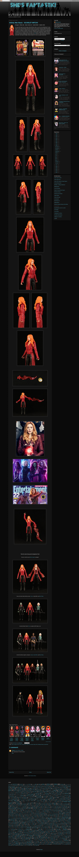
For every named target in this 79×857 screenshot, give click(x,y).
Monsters (54, 822)
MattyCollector (56, 202)
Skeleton (36, 833)
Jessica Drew (25, 812)
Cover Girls (48, 795)
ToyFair (48, 840)
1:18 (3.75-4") (14, 784)
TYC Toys (40, 841)
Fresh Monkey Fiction (44, 804)
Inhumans (54, 810)
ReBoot (24, 829)
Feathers (55, 801)
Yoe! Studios (62, 844)
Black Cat (24, 791)
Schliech (65, 831)
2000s (43, 784)
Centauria (20, 794)
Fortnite (19, 804)
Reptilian (39, 829)
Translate (62, 40)
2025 (57, 135)
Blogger (41, 849)
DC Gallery (54, 796)
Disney (56, 797)
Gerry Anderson (56, 805)
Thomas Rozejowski (10, 839)
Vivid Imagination (61, 842)
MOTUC (18, 823)
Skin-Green (49, 833)
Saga (22, 831)
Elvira (50, 799)
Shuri (29, 626)
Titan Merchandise (60, 839)
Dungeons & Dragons (33, 798)
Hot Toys (24, 809)
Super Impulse (33, 837)
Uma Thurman (53, 841)
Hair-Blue (34, 807)
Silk (21, 833)
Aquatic (65, 787)
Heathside (46, 808)
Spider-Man (24, 835)
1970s (33, 784)
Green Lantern (63, 806)
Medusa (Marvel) (52, 820)
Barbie (41, 789)
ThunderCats (27, 839)
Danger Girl (62, 795)
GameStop (28, 805)
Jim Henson (38, 812)
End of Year (66, 799)
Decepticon (25, 797)
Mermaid (64, 820)
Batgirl (68, 789)
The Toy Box (56, 211)
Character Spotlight (30, 794)
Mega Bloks (57, 820)
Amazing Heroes (46, 786)
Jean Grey (14, 812)
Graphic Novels (53, 806)
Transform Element (60, 840)
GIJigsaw (13, 750)
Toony (23, 840)
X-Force (45, 844)
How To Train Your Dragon (36, 809)
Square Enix (48, 835)
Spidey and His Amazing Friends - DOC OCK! (63, 82)
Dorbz (70, 797)
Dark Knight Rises (12, 796)
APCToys (43, 787)
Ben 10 (45, 790)
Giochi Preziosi (67, 805)
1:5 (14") (26, 784)
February (57, 161)
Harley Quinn (24, 808)
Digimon (48, 797)
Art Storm (39, 788)
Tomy (12, 840)
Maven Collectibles (19, 820)
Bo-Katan (9, 792)
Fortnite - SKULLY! (62, 88)
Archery (22, 788)
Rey (12, 830)
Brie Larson (51, 792)
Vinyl (50, 842)
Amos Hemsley (59, 786)
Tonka (15, 840)
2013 (57, 170)
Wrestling (27, 844)
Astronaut (53, 788)
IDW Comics (66, 809)
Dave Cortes (22, 796)
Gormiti (36, 806)
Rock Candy (50, 830)
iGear (70, 809)
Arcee (13, 788)
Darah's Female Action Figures (59, 190)
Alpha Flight (31, 786)
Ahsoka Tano (60, 785)
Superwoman (52, 837)
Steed (38, 836)
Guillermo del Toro (20, 807)
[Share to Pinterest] (29, 743)
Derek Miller (29, 797)
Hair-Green (38, 807)
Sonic (45, 834)
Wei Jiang (33, 843)
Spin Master (36, 835)
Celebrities (12, 794)
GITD (12, 806)
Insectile (58, 810)
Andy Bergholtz (64, 786)
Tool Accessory (19, 840)
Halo (70, 807)
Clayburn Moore (15, 795)
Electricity (26, 799)
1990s (39, 784)
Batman (9, 790)
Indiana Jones (37, 810)
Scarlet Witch (35, 654)
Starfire (22, 836)
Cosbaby (45, 795)
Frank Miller (37, 804)
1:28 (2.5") (21, 784)
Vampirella (16, 842)
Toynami (52, 840)
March (56, 160)
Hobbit (9, 809)
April (56, 158)
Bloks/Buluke (60, 791)
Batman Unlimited (33, 790)
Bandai (23, 789)
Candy (26, 793)
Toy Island (30, 840)
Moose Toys (66, 822)
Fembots (18, 803)
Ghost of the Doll (57, 197)
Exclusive (17, 801)
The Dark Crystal (45, 838)
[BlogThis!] (25, 743)
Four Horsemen (24, 804)
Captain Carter (32, 793)
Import (22, 810)
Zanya (26, 845)
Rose (64, 830)
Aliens (27, 786)
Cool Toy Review (57, 188)
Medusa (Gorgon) (46, 820)
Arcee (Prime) (18, 788)
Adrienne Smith (43, 785)
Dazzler (31, 796)
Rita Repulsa (21, 830)
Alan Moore (68, 785)
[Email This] (24, 743)
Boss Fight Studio (24, 792)
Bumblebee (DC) (18, 793)
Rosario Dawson (59, 830)
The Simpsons (51, 838)
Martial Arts (44, 818)
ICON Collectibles (55, 809)
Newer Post (11, 772)
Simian (33, 833)
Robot (36, 830)
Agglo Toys (55, 785)
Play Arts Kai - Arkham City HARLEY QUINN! (63, 123)
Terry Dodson (40, 838)
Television (30, 838)
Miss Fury (11, 822)
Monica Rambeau (40, 822)
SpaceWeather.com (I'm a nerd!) (59, 207)
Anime (19, 787)
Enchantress (61, 799)
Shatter (31, 832)
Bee (41, 790)
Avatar (9, 789)
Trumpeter (34, 841)
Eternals (53, 800)
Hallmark (62, 807)
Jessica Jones (30, 812)
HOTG (30, 809)
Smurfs (42, 834)
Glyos (19, 806)
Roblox (33, 830)
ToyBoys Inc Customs (58, 216)
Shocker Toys (55, 832)
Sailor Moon (25, 831)
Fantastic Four (39, 801)
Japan (60, 811)
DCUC (16, 797)
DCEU (70, 796)
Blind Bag (45, 791)
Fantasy (43, 801)
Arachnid (9, 788)
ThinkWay (68, 838)
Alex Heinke (16, 786)
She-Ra (42, 832)
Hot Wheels (27, 809)
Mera (61, 820)
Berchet (52, 790)
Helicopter (56, 808)
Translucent (10, 841)
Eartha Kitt (62, 798)
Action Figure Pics (57, 179)
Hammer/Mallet (12, 808)
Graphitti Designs (58, 806)
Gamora (31, 596)
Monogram (45, 822)
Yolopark (66, 844)
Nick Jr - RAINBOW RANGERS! (64, 116)
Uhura (46, 841)
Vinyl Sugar (55, 842)
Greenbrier (68, 806)
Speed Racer (10, 835)
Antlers (34, 787)
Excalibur (12, 801)
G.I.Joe (59, 804)
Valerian (9, 842)
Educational (9, 799)
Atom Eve (63, 788)
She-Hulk (38, 832)
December (57, 146)
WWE (32, 844)
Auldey (66, 788)
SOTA (56, 834)
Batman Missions (27, 790)
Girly (9, 806)
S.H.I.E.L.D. (15, 831)
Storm (57, 836)
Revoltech (9, 830)
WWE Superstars (36, 844)
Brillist (55, 792)
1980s (36, 784)
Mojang (28, 822)
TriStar (25, 841)
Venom (24, 842)
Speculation (68, 834)
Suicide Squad (27, 837)
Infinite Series (49, 810)
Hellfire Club (61, 808)
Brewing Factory (34, 792)
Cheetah (36, 794)
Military (38, 821)
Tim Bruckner (39, 839)
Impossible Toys (26, 810)
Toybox (45, 840)
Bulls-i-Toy (14, 793)
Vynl (9, 843)
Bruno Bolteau (68, 792)
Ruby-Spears (68, 830)
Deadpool (20, 797)
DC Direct (44, 796)
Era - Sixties (43, 800)
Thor (15, 839)
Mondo (36, 822)
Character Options (24, 794)
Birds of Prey (15, 791)
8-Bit (69, 784)
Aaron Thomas (10, 785)
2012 (57, 172)
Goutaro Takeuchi (48, 806)
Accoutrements (15, 785)
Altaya (35, 786)
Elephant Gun (38, 799)
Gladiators (16, 806)
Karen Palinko (43, 814)
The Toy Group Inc (57, 838)
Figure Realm (56, 195)
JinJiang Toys (52, 812)
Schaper (58, 831)
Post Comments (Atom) (32, 775)
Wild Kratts (42, 843)
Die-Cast (44, 797)
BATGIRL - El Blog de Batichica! (59, 184)
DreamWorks (24, 798)
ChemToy (50, 794)
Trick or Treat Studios (21, 841)
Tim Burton (43, 839)
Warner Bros (26, 843)
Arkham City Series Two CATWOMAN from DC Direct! (64, 60)
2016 (57, 166)
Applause (52, 787)
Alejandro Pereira (11, 786)
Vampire (12, 842)
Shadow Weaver (25, 832)
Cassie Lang (58, 793)
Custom (55, 795)
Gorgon (33, 806)
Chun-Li (10, 795)
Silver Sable (24, 833)
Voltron (69, 842)
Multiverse (43, 823)
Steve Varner (53, 836)
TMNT (64, 839)
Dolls (63, 797)
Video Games (29, 842)
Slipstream (38, 834)
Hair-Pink (43, 807)
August (56, 152)
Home (30, 772)
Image (10, 810)
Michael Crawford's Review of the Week (61, 204)
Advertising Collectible (49, 785)
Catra (62, 793)
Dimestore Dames (57, 191)
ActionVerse (29, 785)
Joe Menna (61, 812)
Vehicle (21, 842)
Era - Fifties (21, 800)
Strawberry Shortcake (11, 837)
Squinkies (52, 835)
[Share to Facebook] (27, 743)
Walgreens (17, 843)
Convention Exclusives (29, 795)
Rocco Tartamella (45, 830)
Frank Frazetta (33, 804)
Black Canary (20, 791)
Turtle (37, 841)
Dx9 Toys (43, 798)
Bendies (48, 790)
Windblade (53, 843)
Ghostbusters (61, 805)
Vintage (46, 842)
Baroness (45, 789)
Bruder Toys (63, 792)
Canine (29, 793)
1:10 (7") (9, 784)
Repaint (36, 829)
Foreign (11, 804)
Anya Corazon (39, 787)
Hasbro (32, 744)
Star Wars (18, 836)
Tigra (34, 839)
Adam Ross (38, 785)
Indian (34, 810)
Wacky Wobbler (13, 843)
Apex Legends (47, 787)
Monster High (50, 822)
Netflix (34, 824)
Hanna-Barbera (18, 808)
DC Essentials (50, 796)
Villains (39, 842)
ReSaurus (44, 829)
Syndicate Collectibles (61, 837)
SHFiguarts (46, 832)
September (57, 151)
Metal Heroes (69, 820)
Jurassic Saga (61, 813)
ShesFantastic (58, 22)
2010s (13, 744)
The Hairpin (56, 209)
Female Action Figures (25, 744)
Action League (21, 785)
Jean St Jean (20, 812)
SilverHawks (29, 833)
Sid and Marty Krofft (67, 832)
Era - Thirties (49, 800)
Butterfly (22, 793)
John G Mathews (66, 812)
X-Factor (42, 844)
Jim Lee (42, 812)
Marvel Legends (32, 557)
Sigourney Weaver (17, 833)
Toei (67, 839)
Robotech (40, 830)
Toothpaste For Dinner (58, 213)
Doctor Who (60, 797)
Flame (55, 803)
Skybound (26, 834)
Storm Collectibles (61, 836)
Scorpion (68, 831)
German (52, 805)
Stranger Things (67, 836)
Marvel (35, 744)
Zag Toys (24, 845)
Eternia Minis (58, 800)
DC (33, 796)
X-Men (49, 844)
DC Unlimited (66, 796)
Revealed (57, 829)
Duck (28, 798)
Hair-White (57, 807)
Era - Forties (25, 800)
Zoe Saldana (36, 845)
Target (14, 838)
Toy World (37, 840)
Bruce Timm (59, 792)
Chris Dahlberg (57, 794)
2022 (57, 139)
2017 (57, 164)
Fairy (22, 801)
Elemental (33, 799)
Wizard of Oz (64, 843)
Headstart (38, 808)
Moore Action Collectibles (60, 822)
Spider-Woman (30, 835)
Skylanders (30, 834)
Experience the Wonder (58, 193)
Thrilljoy (22, 839)
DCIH (10, 797)
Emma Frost (54, 799)
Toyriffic (55, 218)
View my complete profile (58, 28)
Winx (57, 843)
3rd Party (62, 784)
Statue (31, 836)
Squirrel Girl (59, 835)
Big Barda (64, 790)
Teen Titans (24, 838)
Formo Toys (15, 804)
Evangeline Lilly (63, 800)
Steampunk (34, 836)
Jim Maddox (47, 812)
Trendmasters (15, 841)
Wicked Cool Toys (38, 843)
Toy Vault (34, 840)
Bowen (30, 792)
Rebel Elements (19, 829)
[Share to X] (26, 743)
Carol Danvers (47, 793)
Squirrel (55, 835)
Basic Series (19, 744)
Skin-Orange (60, 833)
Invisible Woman (67, 810)
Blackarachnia (41, 791)
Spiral (40, 835)
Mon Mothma (32, 822)
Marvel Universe (23, 819)
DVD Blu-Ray (39, 798)
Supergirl (41, 837)
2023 (57, 138)
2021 (57, 141)
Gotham (40, 806)
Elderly (17, 799)
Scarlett (47, 831)
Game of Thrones (23, 805)
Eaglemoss (51, 798)
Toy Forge (26, 840)
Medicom (41, 820)
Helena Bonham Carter (51, 808)
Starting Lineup (27, 836)
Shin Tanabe (51, 832)
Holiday (12, 809)
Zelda (32, 845)
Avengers (15, 744)
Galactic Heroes (14, 805)
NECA (27, 824)
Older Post (49, 772)
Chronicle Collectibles (68, 794)
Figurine (29, 803)
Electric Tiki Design (21, 799)
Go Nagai (22, 806)
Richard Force (16, 830)
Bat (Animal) (63, 789)
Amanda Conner (39, 786)
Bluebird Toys (68, 791)
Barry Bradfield (50, 789)
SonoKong (48, 834)
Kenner (60, 814)
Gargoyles (37, 805)
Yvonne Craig (14, 845)
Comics (21, 795)
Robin (30, 830)
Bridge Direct (46, 792)
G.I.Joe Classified (65, 804)
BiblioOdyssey (56, 186)
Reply (13, 753)
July (56, 154)
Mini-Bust (46, 821)
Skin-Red (11, 834)
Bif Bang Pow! (60, 790)
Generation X (42, 805)
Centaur (17, 794)
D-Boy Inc (59, 795)
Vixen (65, 842)
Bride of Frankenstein (40, 792)
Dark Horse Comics (68, 795)
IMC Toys (18, 810)
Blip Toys (50, 791)
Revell (61, 829)
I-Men (51, 809)
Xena (52, 844)
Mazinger (27, 820)
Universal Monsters (59, 841)
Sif (12, 833)
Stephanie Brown (43, 836)
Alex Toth (23, 786)
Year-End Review (56, 844)
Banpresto (27, 789)
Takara (66, 837)
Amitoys (55, 786)
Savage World (37, 831)
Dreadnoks (20, 798)
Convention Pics (37, 795)
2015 (57, 167)
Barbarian (38, 789)
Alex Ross (20, 786)
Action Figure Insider (57, 177)
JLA (57, 812)
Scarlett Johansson (53, 831)
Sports (44, 835)
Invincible (62, 810)
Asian (50, 788)
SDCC (14, 832)
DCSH (13, 797)
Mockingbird (15, 822)
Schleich (62, 831)
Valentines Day (68, 841)
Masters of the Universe (52, 819)
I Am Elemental (48, 809)
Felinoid (60, 801)
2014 (57, 169)
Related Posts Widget (48, 741)
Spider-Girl (14, 835)
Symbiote (56, 837)
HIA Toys (69, 808)
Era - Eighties (14, 800)
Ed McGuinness (67, 798)
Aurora (69, 788)
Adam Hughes (34, 785)
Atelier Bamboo (59, 788)
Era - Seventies (37, 800)
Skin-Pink (64, 833)
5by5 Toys (66, 784)
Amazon (51, 786)
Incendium (30, 810)
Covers (52, 795)
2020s (55, 784)
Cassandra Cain (53, 793)
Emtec (58, 799)
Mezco (18, 821)
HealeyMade (42, 808)
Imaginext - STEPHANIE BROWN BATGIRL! (63, 109)
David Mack (27, 796)
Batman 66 (15, 790)
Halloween (66, 807)
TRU (30, 841)
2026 (57, 133)
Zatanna (29, 845)
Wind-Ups (50, 843)
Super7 (37, 837)
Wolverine (68, 843)
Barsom (54, 789)
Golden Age (29, 806)
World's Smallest (22, 844)
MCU (37, 744)
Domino (66, 797)
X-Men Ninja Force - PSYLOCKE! (62, 74)
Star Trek (13, 836)
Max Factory (23, 820)
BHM (55, 790)
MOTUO (22, 823)
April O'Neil (56, 787)
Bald (19, 789)
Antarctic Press (30, 787)
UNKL (64, 841)
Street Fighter (18, 837)
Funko (54, 804)
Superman (46, 837)
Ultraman (49, 841)
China (53, 794)
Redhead (39, 744)
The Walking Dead (63, 838)
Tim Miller (48, 839)
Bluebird (64, 791)
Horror (16, 809)
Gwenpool (29, 807)
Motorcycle (13, 823)
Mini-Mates (56, 821)
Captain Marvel (37, 793)
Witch (60, 843)
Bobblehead (13, 792)
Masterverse (61, 819)
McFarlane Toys (31, 820)
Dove (10, 798)
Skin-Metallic (54, 833)
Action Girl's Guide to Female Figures (60, 181)
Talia (11, 838)
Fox (29, 804)
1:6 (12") (29, 784)
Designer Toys (34, 797)
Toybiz (41, 840)
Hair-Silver (53, 807)
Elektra (29, 799)
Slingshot (34, 834)
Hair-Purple (48, 807)
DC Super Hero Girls (60, 796)
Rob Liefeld (26, 830)
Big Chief (68, 790)
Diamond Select (39, 797)
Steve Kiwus (48, 836)
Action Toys (25, 785)
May (56, 157)
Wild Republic (46, 843)
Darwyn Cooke (18, 796)
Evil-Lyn (68, 800)
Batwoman (37, 790)
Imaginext (14, 810)
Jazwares (9, 812)
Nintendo (64, 824)
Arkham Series (27, 788)
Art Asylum (34, 788)
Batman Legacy (21, 790)
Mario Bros (30, 818)
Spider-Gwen (19, 835)
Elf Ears (42, 799)
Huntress (42, 809)
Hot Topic (20, 809)
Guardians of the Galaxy (12, 807)
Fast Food (48, 801)
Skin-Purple (69, 833)
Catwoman (66, 793)
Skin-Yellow (21, 834)
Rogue (54, 830)
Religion (33, 829)
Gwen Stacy (25, 807)
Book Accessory (18, 792)
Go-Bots (25, 806)
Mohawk (23, 822)
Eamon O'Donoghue (56, 798)
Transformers (65, 840)
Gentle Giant (47, 805)
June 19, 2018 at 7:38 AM (19, 750)
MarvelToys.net (57, 200)
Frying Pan (50, 804)
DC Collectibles (39, 796)
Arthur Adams (46, 788)
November (57, 148)
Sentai (21, 832)
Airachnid (64, 785)
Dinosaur (51, 797)
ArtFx (42, 788)
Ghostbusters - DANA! (62, 67)
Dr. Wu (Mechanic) (15, 798)
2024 (57, 136)
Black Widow (41, 596)
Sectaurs (17, 832)
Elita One (46, 799)
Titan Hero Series (53, 839)
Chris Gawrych (62, 794)
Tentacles (35, 838)
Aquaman (60, 787)
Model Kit (19, 822)
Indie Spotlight (42, 810)
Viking (35, 842)
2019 (57, 144)
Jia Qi (34, 812)
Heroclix (65, 808)
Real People (13, 829)
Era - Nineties (31, 800)
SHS (59, 832)
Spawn (65, 834)
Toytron (56, 840)
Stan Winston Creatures (65, 835)
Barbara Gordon (32, 789)
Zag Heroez (19, 845)
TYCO (43, 841)
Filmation (37, 803)
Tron (28, 841)
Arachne (69, 787)
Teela (20, 838)
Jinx (55, 812)
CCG (9, 794)
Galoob (19, 805)
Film (30, 744)
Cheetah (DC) (41, 794)
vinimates (42, 842)
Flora (70, 803)
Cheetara (46, 794)
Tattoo (17, 838)
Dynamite (47, 798)
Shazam (34, 832)
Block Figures (54, 791)
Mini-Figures (51, 821)
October (56, 149)
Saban (19, 831)
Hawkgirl (34, 808)
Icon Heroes (60, 809)
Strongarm (22, 837)
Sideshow (9, 833)
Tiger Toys (31, 839)
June (56, 155)
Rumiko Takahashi (10, 831)
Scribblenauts (10, 832)
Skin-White (16, 834)
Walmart (21, 843)
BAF (16, 789)
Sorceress (52, 834)
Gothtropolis (43, 806)
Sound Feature (60, 834)
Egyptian (13, 799)
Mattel (69, 819)
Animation (13, 787)
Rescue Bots (48, 829)
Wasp (30, 843)
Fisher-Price (50, 803)
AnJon (22, 787)
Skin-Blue (40, 833)
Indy (45, 810)
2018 (57, 145)
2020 (57, 142)
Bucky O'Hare (10, 793)
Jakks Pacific (45, 811)
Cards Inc (42, 793)
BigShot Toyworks (10, 791)
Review (42, 744)
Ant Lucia (25, 787)
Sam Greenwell (30, 831)
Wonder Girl (10, 844)
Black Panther (29, 791)
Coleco (18, 795)
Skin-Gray (44, 833)
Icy (63, 809)
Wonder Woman (15, 844)
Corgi (42, 795)
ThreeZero (18, 839)
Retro (52, 829)
